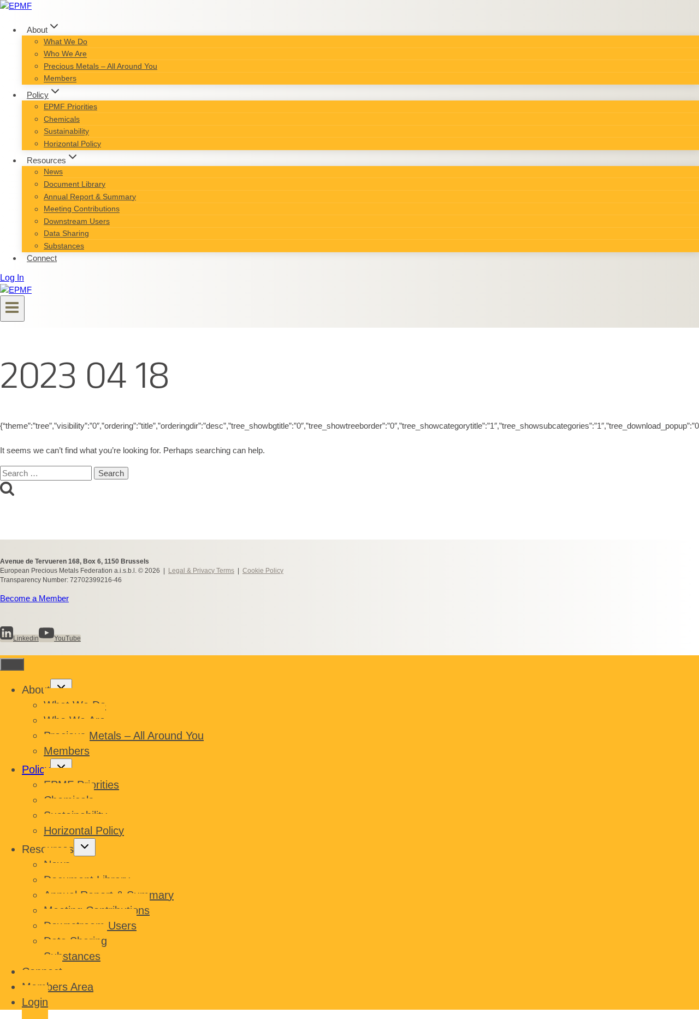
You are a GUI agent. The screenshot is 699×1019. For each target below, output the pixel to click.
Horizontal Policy (72, 143)
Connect (42, 258)
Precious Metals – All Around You (100, 66)
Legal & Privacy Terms (201, 570)
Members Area (57, 987)
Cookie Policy (262, 570)
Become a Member (34, 598)
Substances (64, 245)
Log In (12, 277)
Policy (36, 769)
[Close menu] (12, 664)
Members (60, 78)
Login (35, 1002)
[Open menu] (12, 308)
